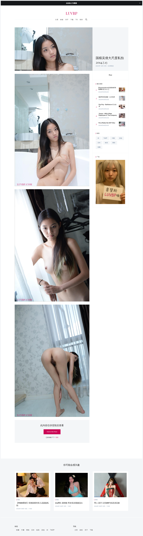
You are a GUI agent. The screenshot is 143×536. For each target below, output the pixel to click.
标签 (61, 19)
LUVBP (71, 13)
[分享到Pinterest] (48, 500)
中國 (113, 138)
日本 (99, 143)
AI (98, 138)
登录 (81, 19)
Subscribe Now (52, 432)
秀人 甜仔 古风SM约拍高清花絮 (107, 503)
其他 (120, 138)
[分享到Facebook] (44, 500)
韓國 (99, 147)
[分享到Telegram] (46, 500)
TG (76, 19)
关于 (66, 19)
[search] (86, 19)
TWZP (105, 138)
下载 (72, 19)
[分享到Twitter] (41, 500)
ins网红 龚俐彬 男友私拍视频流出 (69, 503)
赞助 (113, 143)
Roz (110, 75)
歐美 (106, 143)
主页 (56, 19)
